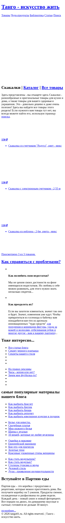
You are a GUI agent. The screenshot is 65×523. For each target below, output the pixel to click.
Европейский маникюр (22, 443)
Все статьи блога (18, 347)
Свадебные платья (19, 425)
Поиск (57, 15)
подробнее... (8, 510)
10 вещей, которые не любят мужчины (31, 434)
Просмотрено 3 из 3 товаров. (18, 254)
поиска (5, 116)
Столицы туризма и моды (23, 465)
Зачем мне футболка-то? (22, 375)
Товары (5, 15)
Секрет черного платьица (23, 350)
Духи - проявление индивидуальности (31, 471)
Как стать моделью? (20, 462)
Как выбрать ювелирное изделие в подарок (34, 416)
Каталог (31, 87)
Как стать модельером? (22, 458)
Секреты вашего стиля (21, 353)
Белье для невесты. (19, 422)
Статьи (48, 15)
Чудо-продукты (20, 15)
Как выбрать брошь (19, 410)
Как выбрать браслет (20, 403)
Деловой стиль (17, 468)
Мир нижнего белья (20, 428)
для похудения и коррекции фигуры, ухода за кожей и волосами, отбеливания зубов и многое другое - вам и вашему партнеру (32, 328)
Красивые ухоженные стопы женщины (31, 453)
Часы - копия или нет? (21, 372)
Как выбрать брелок (20, 407)
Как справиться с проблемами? (31, 261)
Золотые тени (16, 449)
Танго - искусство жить (30, 7)
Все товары (52, 87)
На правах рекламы (19, 369)
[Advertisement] (32, 49)
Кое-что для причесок (21, 446)
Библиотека (37, 15)
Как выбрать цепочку (21, 413)
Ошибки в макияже (19, 440)
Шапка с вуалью (18, 431)
